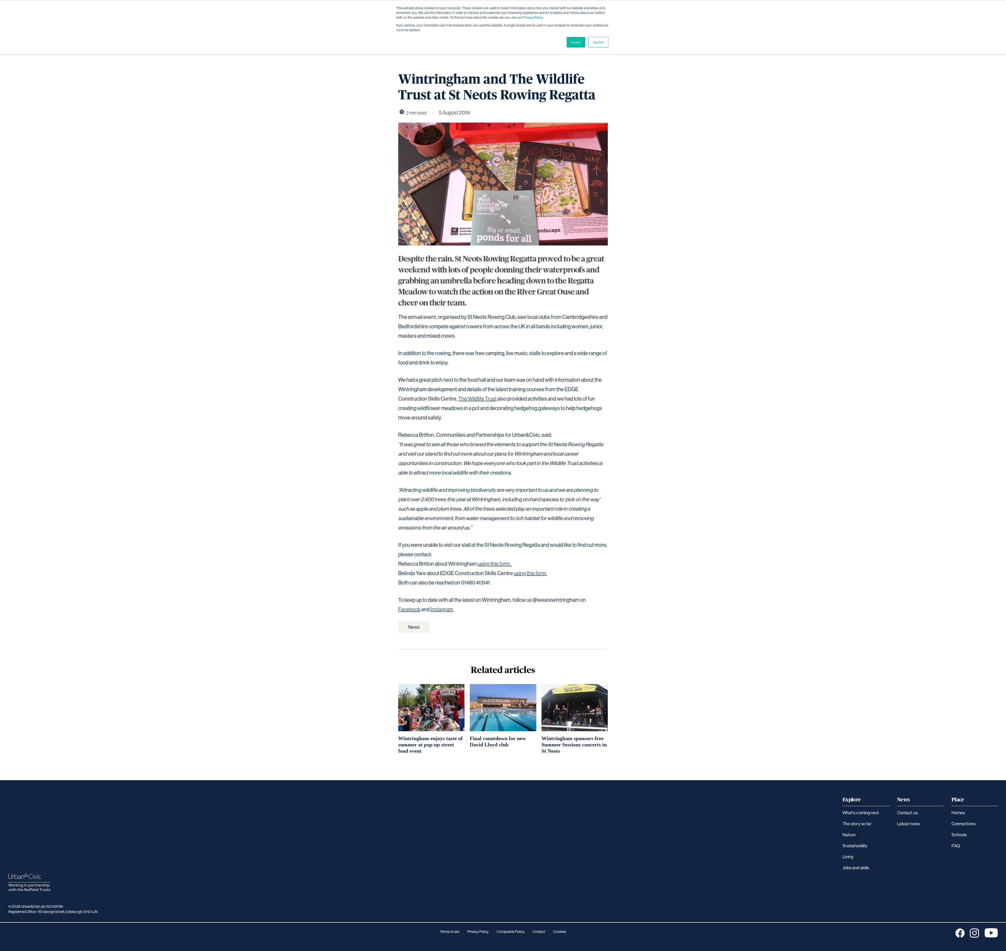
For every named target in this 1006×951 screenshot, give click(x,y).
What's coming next (861, 812)
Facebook (409, 609)
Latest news (908, 823)
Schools (959, 834)
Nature (849, 834)
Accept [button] (576, 42)
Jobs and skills (856, 867)
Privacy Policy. (533, 17)
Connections (964, 823)
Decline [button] (598, 42)
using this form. (495, 563)
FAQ (956, 845)
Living (848, 856)
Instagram (441, 609)
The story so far (857, 823)
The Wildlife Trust (477, 398)
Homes (958, 812)
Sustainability (855, 845)
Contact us (907, 812)
